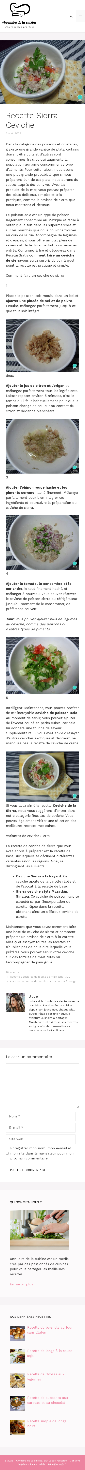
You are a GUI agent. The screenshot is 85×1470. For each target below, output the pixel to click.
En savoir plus (21, 1284)
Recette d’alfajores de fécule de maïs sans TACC (40, 976)
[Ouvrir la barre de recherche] (71, 16)
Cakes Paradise (57, 1460)
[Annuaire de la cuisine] (20, 16)
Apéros (14, 972)
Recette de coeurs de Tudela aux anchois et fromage (43, 981)
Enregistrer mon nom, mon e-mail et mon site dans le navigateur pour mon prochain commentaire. (42, 1153)
